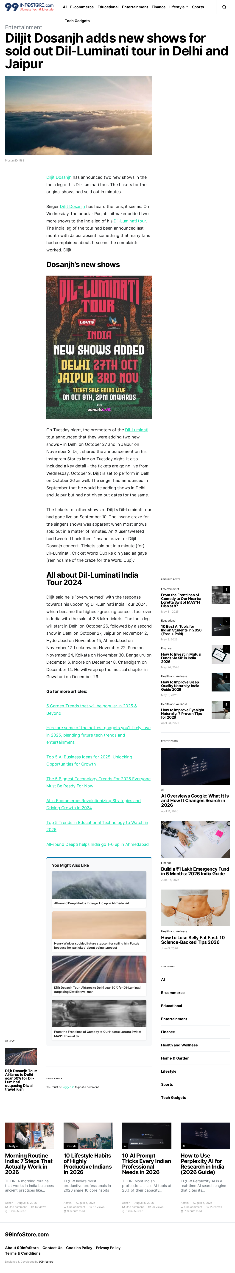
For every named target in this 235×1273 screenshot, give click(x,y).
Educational (108, 7)
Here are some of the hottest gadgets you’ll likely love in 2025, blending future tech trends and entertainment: (98, 735)
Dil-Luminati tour (130, 221)
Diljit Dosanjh (59, 177)
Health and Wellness (174, 676)
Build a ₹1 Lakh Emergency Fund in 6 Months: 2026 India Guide (195, 871)
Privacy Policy (108, 1247)
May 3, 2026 (169, 639)
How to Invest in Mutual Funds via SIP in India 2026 (181, 658)
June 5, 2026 (169, 948)
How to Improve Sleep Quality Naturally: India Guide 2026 (180, 686)
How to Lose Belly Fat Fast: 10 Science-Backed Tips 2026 (193, 940)
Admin (9, 1202)
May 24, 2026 (170, 667)
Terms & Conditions (23, 1253)
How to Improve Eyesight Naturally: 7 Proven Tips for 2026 (182, 714)
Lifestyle (177, 7)
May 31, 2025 (170, 611)
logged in (68, 1087)
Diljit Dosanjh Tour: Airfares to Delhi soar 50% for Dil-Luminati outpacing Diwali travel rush (21, 1080)
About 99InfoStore (22, 1247)
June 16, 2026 (170, 879)
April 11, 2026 (169, 811)
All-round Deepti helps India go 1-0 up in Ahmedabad (97, 844)
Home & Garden (175, 1058)
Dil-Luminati (136, 429)
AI (65, 7)
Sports (198, 7)
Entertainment (135, 7)
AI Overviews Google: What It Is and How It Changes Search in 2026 (195, 800)
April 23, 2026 (170, 723)
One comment (18, 1207)
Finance (159, 7)
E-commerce (82, 7)
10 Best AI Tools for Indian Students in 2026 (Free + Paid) (181, 630)
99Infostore (46, 1261)
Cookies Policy (79, 1247)
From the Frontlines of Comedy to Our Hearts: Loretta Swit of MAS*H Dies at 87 (181, 600)
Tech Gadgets (77, 20)
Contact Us (52, 1247)
